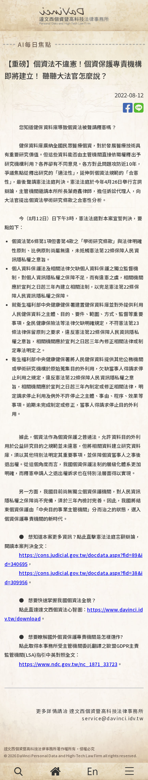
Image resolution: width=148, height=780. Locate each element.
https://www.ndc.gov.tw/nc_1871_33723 (68, 664)
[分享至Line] (139, 107)
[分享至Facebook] (128, 107)
